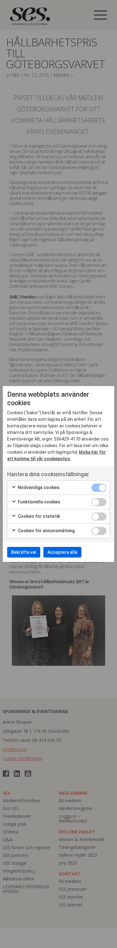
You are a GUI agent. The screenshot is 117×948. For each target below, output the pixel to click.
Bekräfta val (23, 552)
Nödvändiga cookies (38, 487)
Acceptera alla (62, 552)
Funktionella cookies (38, 501)
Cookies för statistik (38, 516)
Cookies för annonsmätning (46, 530)
